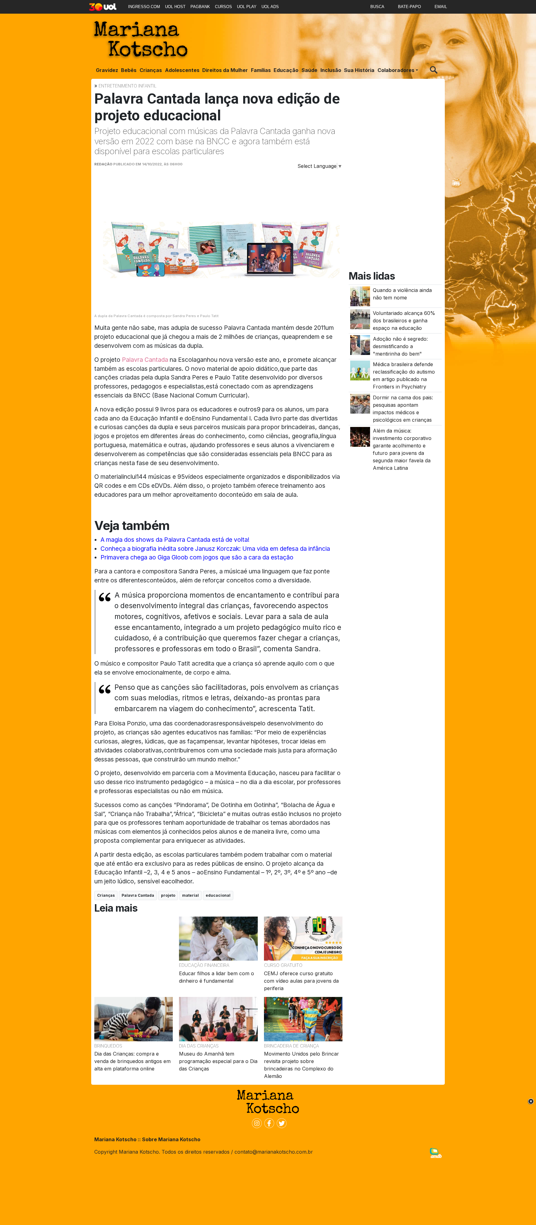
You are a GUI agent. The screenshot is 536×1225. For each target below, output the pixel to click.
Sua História (359, 70)
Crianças (151, 70)
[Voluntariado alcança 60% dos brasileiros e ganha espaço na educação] (360, 319)
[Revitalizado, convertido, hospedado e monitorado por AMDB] (436, 1152)
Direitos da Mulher (225, 70)
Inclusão (330, 70)
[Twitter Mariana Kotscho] (280, 1123)
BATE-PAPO (409, 6)
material (190, 895)
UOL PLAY (247, 6)
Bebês (128, 70)
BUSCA (377, 6)
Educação (286, 70)
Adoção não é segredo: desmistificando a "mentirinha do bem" (400, 346)
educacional (218, 895)
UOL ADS (270, 6)
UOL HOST (175, 6)
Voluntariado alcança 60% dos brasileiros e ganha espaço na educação (404, 320)
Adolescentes (182, 70)
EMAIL (441, 6)
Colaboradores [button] (395, 70)
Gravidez (107, 70)
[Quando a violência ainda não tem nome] (360, 296)
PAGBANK (200, 6)
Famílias (261, 70)
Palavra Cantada (145, 359)
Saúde (309, 70)
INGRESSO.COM (144, 6)
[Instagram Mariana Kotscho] (255, 1123)
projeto (168, 895)
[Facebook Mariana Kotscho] (268, 1123)
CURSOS (223, 6)
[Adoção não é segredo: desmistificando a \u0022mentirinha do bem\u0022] (360, 344)
